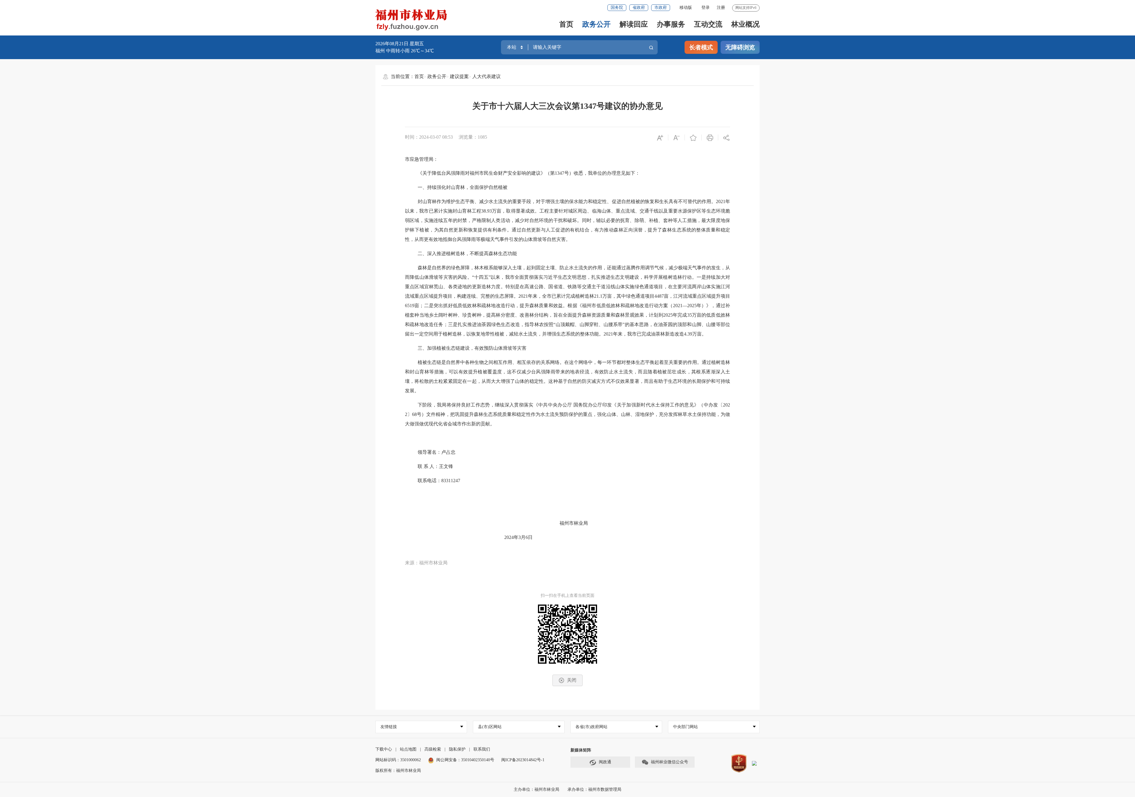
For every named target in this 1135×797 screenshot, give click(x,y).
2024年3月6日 (518, 537)
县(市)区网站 (490, 727)
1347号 (562, 173)
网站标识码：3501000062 (398, 760)
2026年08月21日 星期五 (399, 43)
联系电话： (429, 480)
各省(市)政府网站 (591, 727)
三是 (453, 324)
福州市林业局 (574, 523)
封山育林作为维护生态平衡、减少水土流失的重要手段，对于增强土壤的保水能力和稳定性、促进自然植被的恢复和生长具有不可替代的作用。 (567, 201)
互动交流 (708, 24)
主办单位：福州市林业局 (537, 789)
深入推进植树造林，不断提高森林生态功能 (472, 253)
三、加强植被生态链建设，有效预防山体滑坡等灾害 (472, 348)
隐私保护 (457, 749)
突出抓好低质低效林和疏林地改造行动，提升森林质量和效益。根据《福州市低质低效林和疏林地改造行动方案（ (553, 305)
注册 (721, 7)
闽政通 (605, 762)
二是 (429, 305)
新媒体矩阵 (580, 750)
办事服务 (671, 24)
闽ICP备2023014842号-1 (522, 760)
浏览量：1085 (473, 137)
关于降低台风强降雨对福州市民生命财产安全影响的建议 (481, 173)
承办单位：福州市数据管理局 (594, 789)
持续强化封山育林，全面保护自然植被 (467, 187)
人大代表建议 (486, 76)
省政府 (639, 7)
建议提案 (459, 76)
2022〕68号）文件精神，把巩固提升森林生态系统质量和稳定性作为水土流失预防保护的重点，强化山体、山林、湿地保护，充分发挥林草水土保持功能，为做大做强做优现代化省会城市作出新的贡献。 (567, 414)
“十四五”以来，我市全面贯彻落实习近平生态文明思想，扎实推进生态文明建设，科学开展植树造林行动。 (584, 277)
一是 (701, 277)
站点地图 (408, 749)
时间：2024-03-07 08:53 (429, 137)
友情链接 (388, 727)
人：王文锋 (441, 466)
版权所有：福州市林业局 (398, 770)
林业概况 (745, 24)
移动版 (686, 7)
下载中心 (383, 749)
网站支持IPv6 (745, 8)
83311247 (468, 480)
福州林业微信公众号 (669, 762)
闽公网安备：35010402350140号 (465, 760)
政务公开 (596, 24)
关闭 (571, 680)
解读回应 (634, 24)
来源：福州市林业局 (426, 562)
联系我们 (482, 749)
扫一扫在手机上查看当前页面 (567, 595)
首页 (566, 24)
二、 (422, 253)
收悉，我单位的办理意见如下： (607, 173)
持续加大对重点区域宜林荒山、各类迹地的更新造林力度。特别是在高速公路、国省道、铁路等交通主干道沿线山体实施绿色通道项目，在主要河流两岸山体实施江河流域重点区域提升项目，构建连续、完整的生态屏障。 (567, 287)
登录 (705, 7)
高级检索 (432, 749)
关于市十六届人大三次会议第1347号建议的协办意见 (567, 106)
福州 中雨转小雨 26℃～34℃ (404, 50)
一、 (422, 187)
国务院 (617, 7)
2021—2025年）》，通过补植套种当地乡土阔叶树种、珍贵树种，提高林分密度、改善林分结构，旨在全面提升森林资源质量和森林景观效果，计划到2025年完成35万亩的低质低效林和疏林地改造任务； (567, 315)
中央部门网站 (685, 727)
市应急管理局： (421, 159)
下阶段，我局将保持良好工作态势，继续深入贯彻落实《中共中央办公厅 (495, 404)
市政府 (660, 7)
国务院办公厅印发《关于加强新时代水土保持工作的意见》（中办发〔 (648, 404)
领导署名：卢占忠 (436, 452)
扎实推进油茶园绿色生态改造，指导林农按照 (505, 324)
